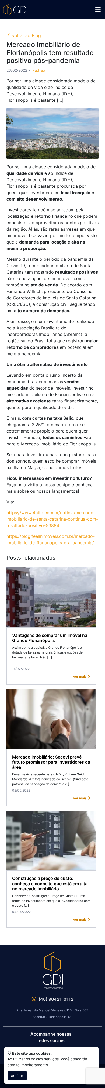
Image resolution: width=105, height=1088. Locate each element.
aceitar (17, 1075)
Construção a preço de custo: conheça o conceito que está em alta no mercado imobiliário (50, 883)
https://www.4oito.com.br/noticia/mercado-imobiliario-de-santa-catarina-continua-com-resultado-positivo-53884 (52, 519)
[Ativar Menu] (98, 9)
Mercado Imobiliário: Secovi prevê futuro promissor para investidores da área (51, 762)
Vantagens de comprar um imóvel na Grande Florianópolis (49, 638)
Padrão (38, 70)
